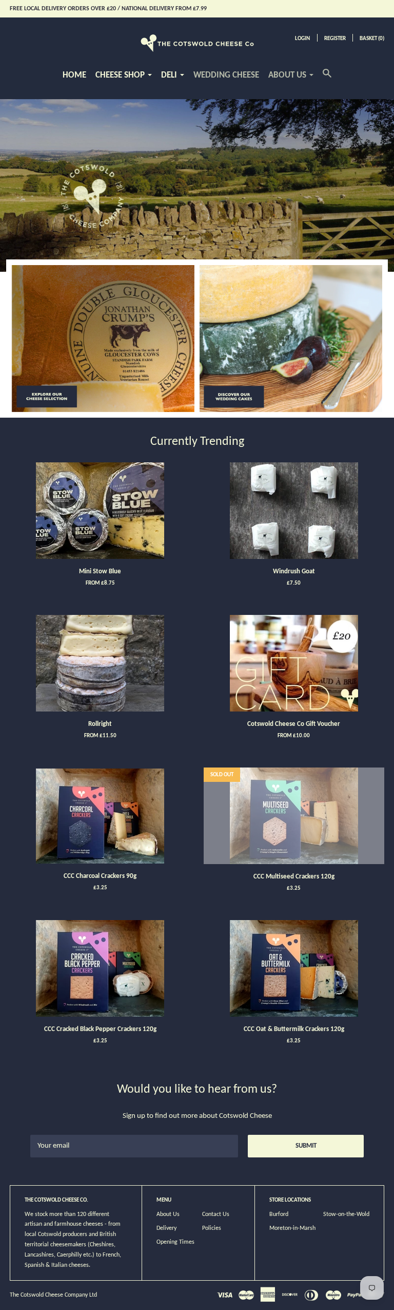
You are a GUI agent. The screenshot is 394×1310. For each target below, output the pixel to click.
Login (302, 39)
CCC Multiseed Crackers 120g (293, 876)
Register (335, 39)
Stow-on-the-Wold (346, 1214)
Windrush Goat (294, 571)
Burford (278, 1214)
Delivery (166, 1228)
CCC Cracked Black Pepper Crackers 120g (100, 1029)
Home (74, 75)
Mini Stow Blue (100, 571)
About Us (168, 1214)
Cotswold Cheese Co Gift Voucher (293, 724)
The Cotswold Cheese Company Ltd (53, 1295)
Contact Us (215, 1214)
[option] (197, 185)
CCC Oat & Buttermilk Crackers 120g (294, 1029)
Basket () (372, 39)
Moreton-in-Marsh (292, 1228)
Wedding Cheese (226, 75)
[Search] (327, 79)
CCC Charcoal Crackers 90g (100, 876)
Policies (211, 1228)
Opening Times (175, 1242)
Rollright (100, 724)
